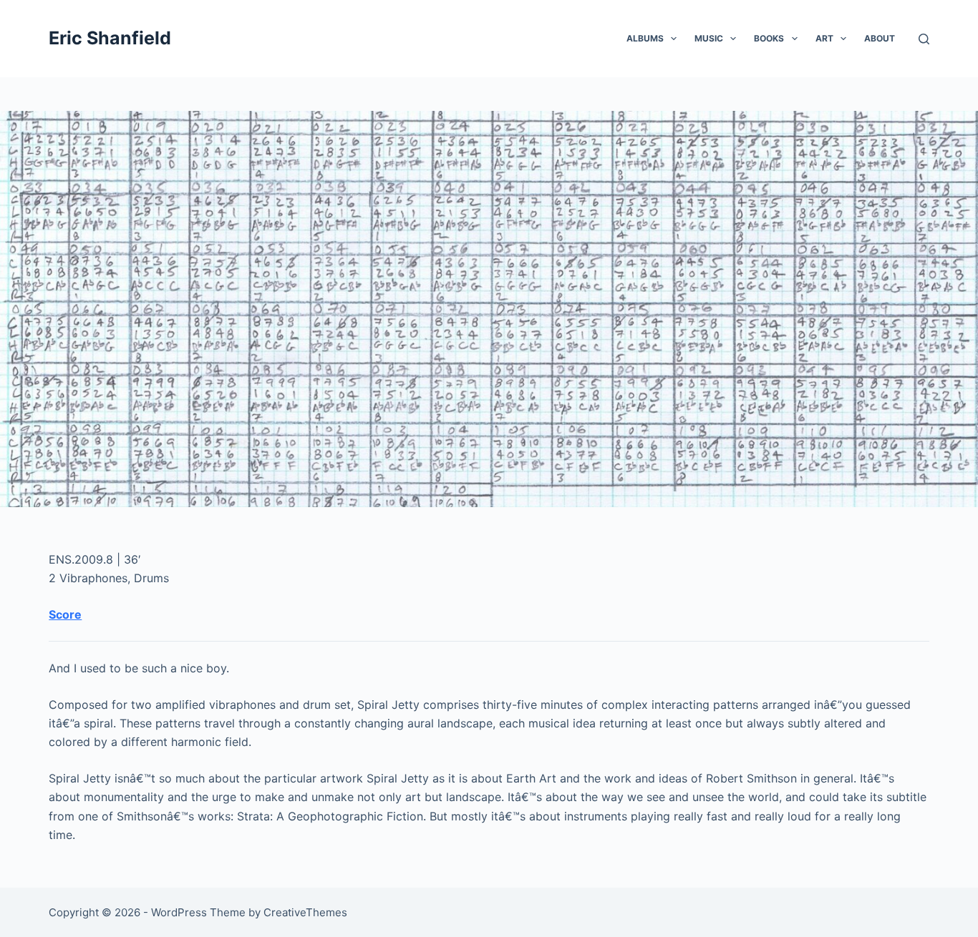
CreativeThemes (305, 912)
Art (824, 38)
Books (769, 38)
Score (65, 614)
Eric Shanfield (110, 38)
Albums (645, 38)
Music (708, 38)
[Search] (924, 39)
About (879, 38)
